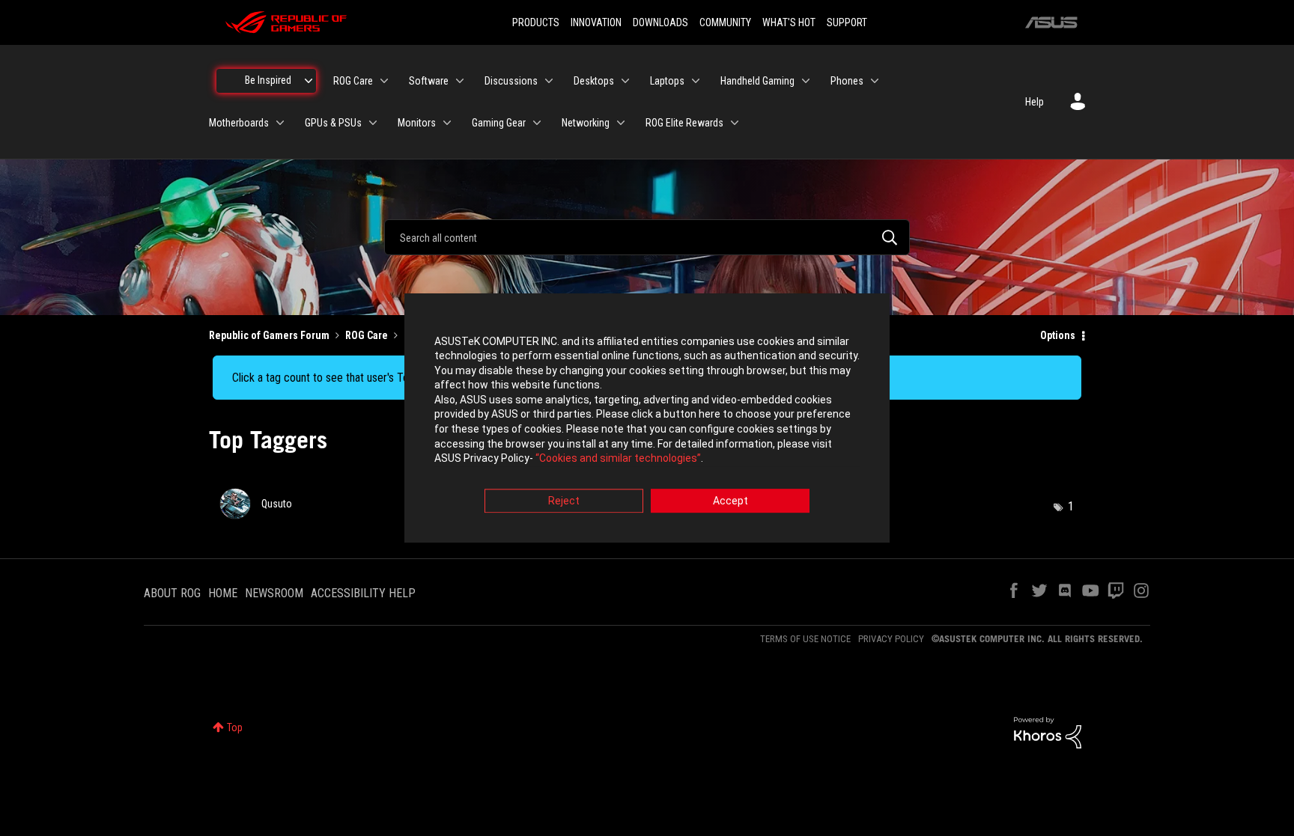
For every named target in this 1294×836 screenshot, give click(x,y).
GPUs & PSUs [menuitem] (333, 123)
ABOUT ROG (172, 593)
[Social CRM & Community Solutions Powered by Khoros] (1047, 731)
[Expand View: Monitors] (447, 122)
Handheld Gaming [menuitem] (757, 81)
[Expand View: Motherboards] (280, 122)
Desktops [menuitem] (594, 81)
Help (1034, 102)
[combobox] (647, 237)
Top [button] (235, 727)
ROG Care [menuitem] (353, 81)
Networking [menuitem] (586, 123)
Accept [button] (730, 501)
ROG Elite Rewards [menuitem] (684, 123)
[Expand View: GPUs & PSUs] (372, 122)
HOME (222, 593)
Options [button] (1057, 335)
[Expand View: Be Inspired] (308, 81)
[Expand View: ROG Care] (384, 80)
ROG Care (366, 335)
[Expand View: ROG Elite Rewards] (734, 122)
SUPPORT (847, 22)
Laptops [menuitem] (667, 81)
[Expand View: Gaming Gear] (536, 122)
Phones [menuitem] (846, 81)
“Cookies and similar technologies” (618, 459)
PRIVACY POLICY (891, 638)
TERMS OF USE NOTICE (805, 638)
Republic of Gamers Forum (269, 335)
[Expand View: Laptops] (695, 80)
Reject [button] (564, 501)
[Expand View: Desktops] (625, 80)
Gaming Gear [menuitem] (499, 123)
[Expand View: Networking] (620, 122)
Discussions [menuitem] (511, 81)
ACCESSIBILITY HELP (363, 593)
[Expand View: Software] (459, 80)
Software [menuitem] (429, 81)
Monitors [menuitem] (417, 123)
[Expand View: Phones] (874, 80)
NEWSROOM (274, 593)
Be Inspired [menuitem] (268, 80)
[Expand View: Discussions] (548, 80)
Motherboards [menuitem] (239, 123)
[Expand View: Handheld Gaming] (805, 80)
